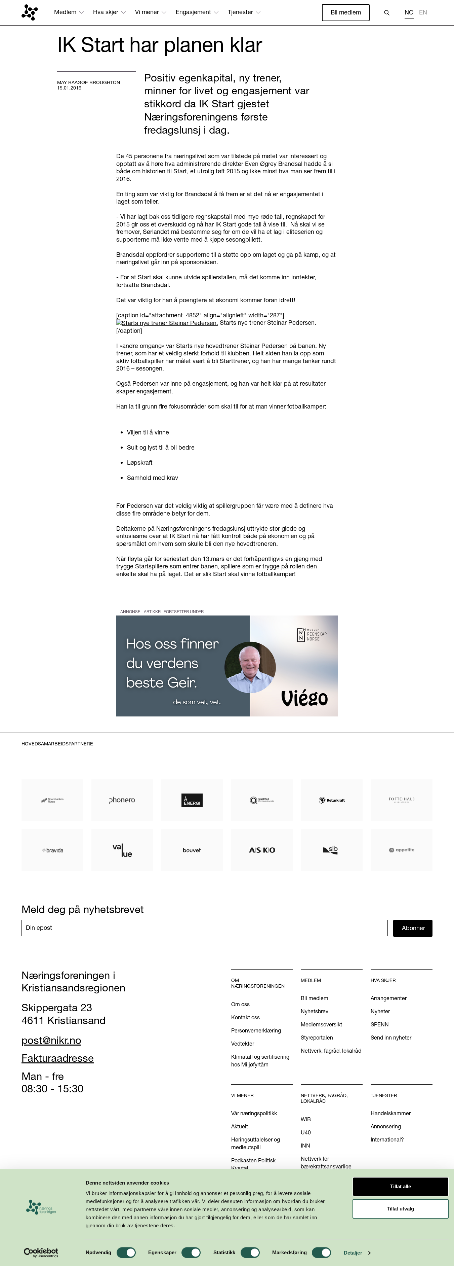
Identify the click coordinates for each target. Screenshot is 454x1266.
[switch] (191, 1252)
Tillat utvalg (400, 1208)
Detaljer (353, 1253)
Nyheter (380, 1011)
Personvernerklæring (256, 1030)
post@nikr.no (51, 1040)
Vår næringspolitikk (254, 1113)
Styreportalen (317, 1037)
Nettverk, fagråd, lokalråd (331, 1050)
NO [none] (409, 12)
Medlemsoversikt (321, 1024)
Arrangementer (389, 998)
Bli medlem (346, 12)
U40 (306, 1132)
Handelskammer (391, 1113)
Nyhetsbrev (314, 1011)
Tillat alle (400, 1186)
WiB (306, 1119)
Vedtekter (242, 1043)
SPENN (380, 1024)
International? (387, 1139)
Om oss (240, 1004)
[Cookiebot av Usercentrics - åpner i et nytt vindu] (40, 1253)
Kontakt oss (245, 1017)
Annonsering (386, 1126)
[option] (423, 13)
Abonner (413, 928)
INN (305, 1145)
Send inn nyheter (391, 1037)
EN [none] (423, 12)
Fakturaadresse (58, 1058)
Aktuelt (239, 1126)
